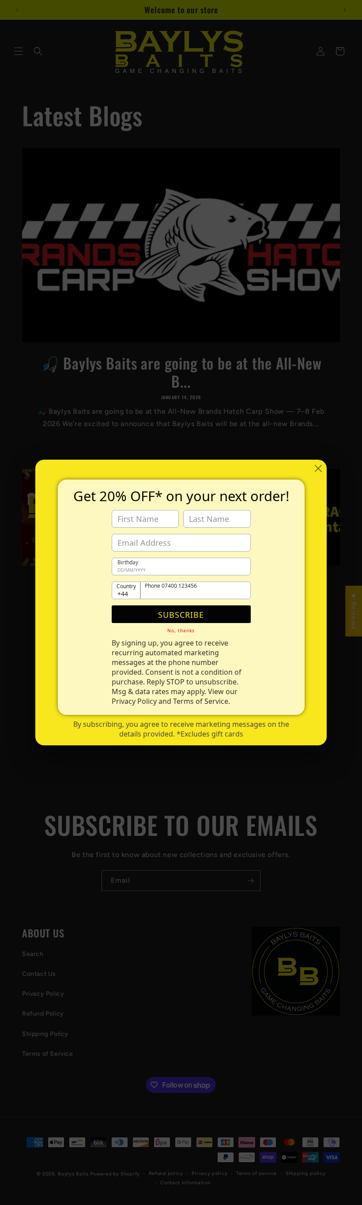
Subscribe (181, 614)
